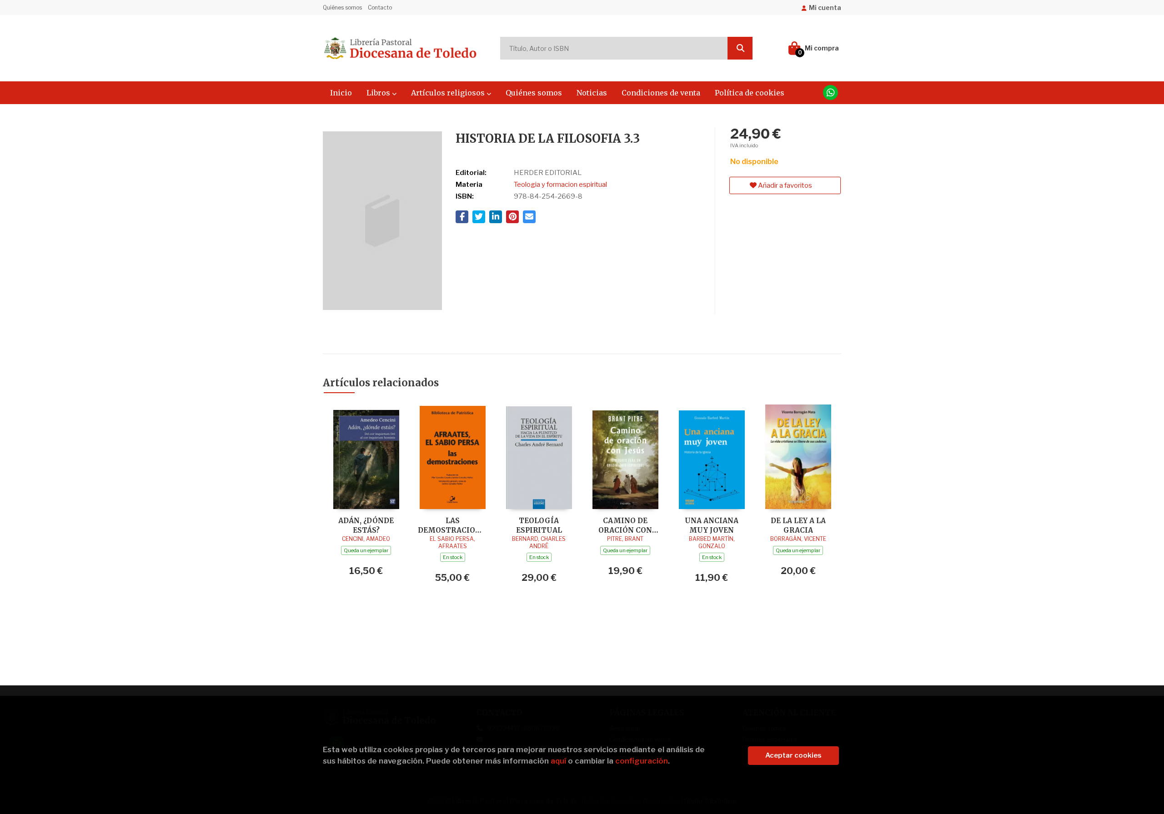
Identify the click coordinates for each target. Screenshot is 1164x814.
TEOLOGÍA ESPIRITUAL (539, 525)
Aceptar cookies (793, 755)
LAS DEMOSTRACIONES (452, 525)
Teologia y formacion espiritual (560, 184)
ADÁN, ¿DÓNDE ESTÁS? (366, 525)
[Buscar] (740, 48)
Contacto (380, 7)
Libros (379, 92)
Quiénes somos (342, 7)
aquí (558, 760)
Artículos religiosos (449, 92)
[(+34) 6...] (830, 92)
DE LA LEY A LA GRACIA (798, 525)
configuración (641, 760)
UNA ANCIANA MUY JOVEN (711, 525)
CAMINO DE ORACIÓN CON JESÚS (625, 525)
